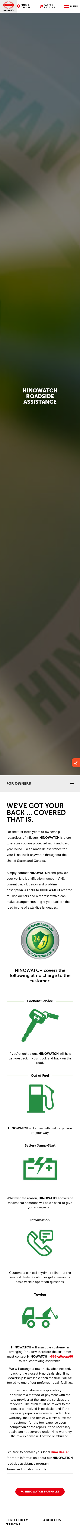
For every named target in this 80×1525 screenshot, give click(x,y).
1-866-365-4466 (60, 1356)
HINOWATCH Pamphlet (41, 1491)
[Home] (8, 6)
